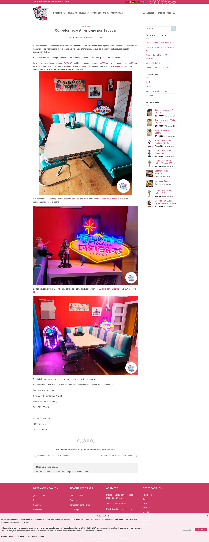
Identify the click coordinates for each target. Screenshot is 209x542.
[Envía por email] (88, 441)
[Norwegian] (137, 2)
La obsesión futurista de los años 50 (160, 49)
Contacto (74, 500)
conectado (60, 472)
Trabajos (72, 13)
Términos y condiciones (80, 505)
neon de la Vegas (109, 199)
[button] (150, 13)
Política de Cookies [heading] (104, 516)
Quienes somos (76, 496)
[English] (128, 2)
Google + (147, 512)
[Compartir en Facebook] (79, 441)
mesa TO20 (86, 66)
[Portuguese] (139, 2)
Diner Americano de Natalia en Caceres (117, 456)
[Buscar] (144, 13)
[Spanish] (142, 2)
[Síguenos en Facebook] (151, 2)
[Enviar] (173, 28)
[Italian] (135, 2)
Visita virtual (117, 13)
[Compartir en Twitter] (84, 441)
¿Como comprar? (40, 496)
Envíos (36, 500)
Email (145, 503)
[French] (131, 2)
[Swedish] (144, 2)
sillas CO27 (119, 66)
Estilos (149, 86)
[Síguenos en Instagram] (154, 2)
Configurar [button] (187, 529)
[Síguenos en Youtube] (174, 2)
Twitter (146, 499)
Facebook (147, 495)
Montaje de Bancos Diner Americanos (53, 456)
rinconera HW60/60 (98, 63)
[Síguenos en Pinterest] (170, 2)
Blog (148, 82)
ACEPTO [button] (201, 529)
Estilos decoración (99, 13)
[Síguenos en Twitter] (162, 2)
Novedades (83, 13)
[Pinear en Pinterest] (92, 441)
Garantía (37, 505)
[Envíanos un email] (166, 2)
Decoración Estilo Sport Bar (158, 68)
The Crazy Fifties (95, 37)
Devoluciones (39, 510)
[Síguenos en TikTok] (158, 2)
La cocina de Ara (153, 63)
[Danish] (126, 2)
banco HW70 (127, 63)
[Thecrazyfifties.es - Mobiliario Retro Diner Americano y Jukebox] (41, 13)
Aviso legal (74, 510)
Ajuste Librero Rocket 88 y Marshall (157, 56)
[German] (133, 2)
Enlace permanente (108, 450)
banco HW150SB (64, 63)
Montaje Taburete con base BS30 (160, 43)
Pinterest (147, 508)
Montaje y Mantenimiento (156, 91)
